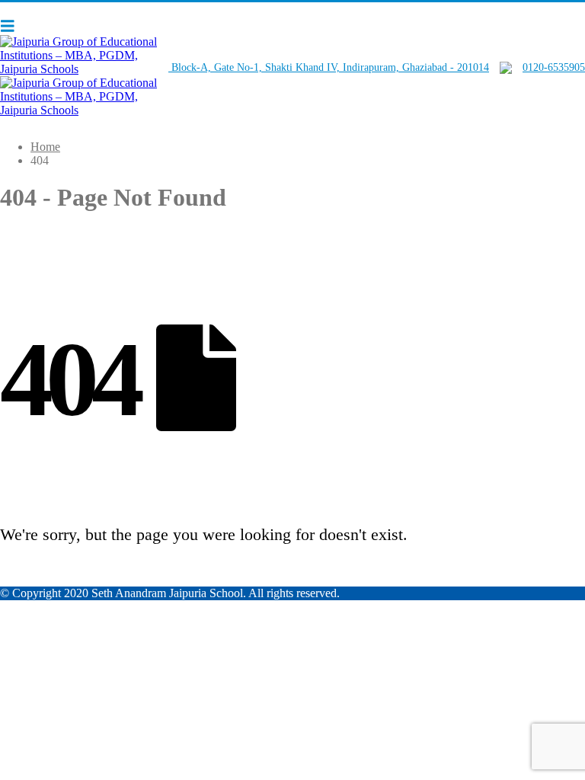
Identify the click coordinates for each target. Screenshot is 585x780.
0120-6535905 (554, 67)
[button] (11, 26)
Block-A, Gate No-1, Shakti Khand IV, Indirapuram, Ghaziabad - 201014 (328, 67)
